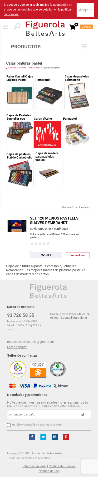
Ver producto (77, 255)
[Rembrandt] (48, 85)
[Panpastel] (76, 124)
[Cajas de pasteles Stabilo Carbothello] (19, 163)
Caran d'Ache (43, 118)
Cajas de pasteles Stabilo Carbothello (19, 155)
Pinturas (22, 68)
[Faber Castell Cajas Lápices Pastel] (19, 85)
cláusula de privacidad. (49, 424)
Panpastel (70, 118)
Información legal (34, 466)
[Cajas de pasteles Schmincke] (78, 85)
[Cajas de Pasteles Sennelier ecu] (19, 124)
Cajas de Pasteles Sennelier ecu (18, 116)
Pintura (13, 68)
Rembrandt (42, 80)
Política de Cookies (62, 466)
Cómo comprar (17, 347)
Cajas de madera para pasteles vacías (47, 156)
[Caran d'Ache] (47, 124)
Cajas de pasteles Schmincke (77, 78)
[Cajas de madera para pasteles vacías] (48, 163)
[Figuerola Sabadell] (45, 28)
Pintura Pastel (34, 68)
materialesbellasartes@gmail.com (30, 342)
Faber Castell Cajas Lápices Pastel (19, 78)
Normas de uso (49, 471)
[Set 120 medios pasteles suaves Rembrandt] (17, 214)
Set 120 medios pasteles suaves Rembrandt (54, 220)
